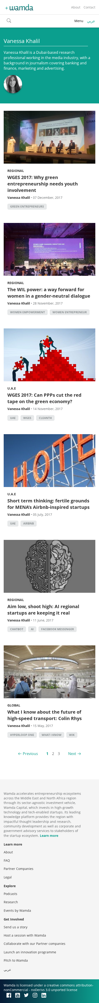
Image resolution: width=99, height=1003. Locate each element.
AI (32, 629)
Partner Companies (18, 868)
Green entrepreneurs (27, 206)
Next (72, 753)
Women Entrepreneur (69, 312)
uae (13, 418)
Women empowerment (27, 312)
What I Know (51, 735)
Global (13, 705)
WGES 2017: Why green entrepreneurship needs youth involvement (42, 183)
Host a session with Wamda (25, 935)
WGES (27, 418)
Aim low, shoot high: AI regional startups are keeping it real (43, 609)
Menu (78, 21)
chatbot (16, 629)
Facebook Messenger (57, 629)
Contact (89, 7)
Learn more (49, 835)
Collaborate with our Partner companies (34, 943)
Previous (30, 753)
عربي (91, 21)
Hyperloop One (22, 735)
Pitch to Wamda (16, 960)
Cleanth (45, 418)
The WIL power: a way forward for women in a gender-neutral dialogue (48, 292)
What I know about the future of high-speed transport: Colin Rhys (44, 715)
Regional (15, 170)
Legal (8, 877)
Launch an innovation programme (30, 952)
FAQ (7, 860)
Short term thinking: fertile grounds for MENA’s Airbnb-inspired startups (48, 504)
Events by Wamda (17, 910)
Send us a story (15, 927)
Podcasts (10, 894)
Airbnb (28, 523)
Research (11, 902)
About (75, 7)
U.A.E (11, 388)
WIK (72, 735)
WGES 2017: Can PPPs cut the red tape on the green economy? (44, 398)
